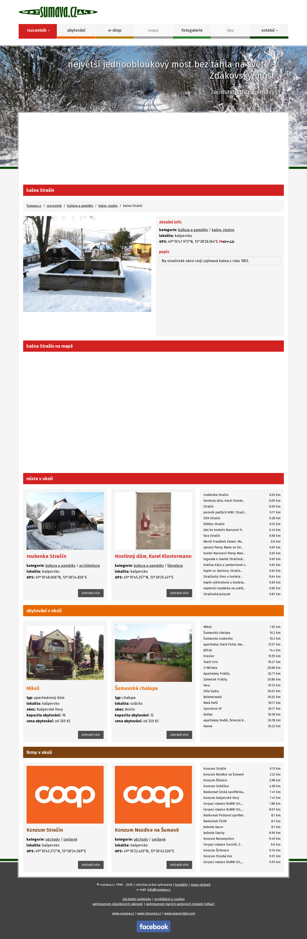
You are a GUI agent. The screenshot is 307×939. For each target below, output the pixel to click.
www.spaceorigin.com (179, 913)
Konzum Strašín (45, 830)
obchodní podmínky (136, 899)
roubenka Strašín (46, 556)
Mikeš (33, 688)
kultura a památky (80, 206)
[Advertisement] (153, 150)
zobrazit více (91, 593)
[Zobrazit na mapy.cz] (227, 241)
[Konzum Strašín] (65, 795)
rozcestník (54, 206)
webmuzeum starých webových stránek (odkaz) (180, 904)
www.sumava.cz (123, 913)
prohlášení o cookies (169, 899)
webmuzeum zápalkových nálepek (118, 904)
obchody (52, 839)
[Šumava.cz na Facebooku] (153, 926)
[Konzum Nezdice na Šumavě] (153, 795)
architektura (89, 565)
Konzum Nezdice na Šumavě (147, 830)
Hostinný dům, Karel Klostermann (153, 556)
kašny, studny (108, 206)
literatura (175, 565)
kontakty (181, 885)
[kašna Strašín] (87, 264)
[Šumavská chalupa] (153, 653)
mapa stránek (201, 885)
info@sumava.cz (159, 890)
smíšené (70, 839)
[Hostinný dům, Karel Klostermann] (153, 521)
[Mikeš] (65, 653)
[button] (269, 31)
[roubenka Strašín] (65, 521)
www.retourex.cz (149, 913)
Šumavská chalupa (136, 688)
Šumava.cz (34, 206)
